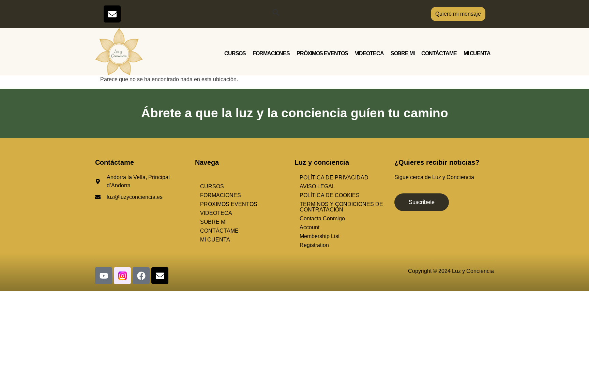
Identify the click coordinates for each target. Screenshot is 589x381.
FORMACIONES (271, 53)
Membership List (319, 236)
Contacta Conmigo (322, 218)
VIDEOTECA (369, 53)
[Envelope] (112, 14)
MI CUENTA (477, 53)
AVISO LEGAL (317, 186)
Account (309, 227)
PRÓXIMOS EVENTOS (322, 53)
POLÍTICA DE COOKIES (330, 195)
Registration (314, 245)
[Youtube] (103, 275)
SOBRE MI (402, 53)
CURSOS (235, 53)
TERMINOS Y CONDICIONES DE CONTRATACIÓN (341, 207)
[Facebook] (141, 275)
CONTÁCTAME (439, 53)
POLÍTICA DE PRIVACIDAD (334, 177)
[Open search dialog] (276, 14)
